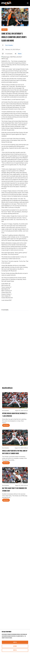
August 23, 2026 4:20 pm (21, 410)
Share (19, 53)
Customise (15, 646)
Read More (6, 425)
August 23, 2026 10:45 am (21, 448)
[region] (15, 641)
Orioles (4, 29)
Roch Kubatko (9, 45)
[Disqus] (15, 329)
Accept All (15, 642)
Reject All (15, 650)
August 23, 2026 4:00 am (21, 485)
